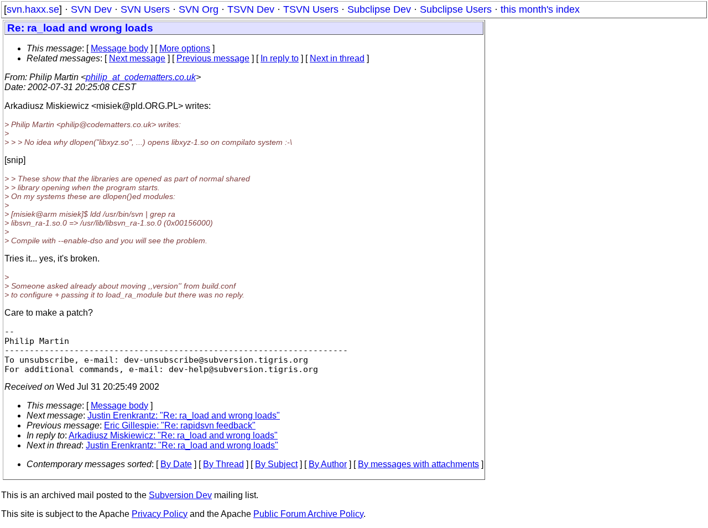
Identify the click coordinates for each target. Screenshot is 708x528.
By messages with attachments (418, 464)
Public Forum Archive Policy (308, 514)
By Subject (276, 464)
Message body (119, 48)
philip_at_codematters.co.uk (141, 77)
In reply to (280, 58)
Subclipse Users (456, 9)
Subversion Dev (180, 495)
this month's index (540, 9)
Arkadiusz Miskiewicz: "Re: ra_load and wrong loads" (173, 435)
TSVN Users (311, 9)
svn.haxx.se (33, 9)
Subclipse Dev (379, 9)
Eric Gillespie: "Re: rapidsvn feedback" (180, 425)
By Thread (223, 464)
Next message (137, 58)
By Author (328, 464)
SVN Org (198, 9)
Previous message (212, 58)
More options (184, 48)
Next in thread (337, 58)
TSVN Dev (250, 9)
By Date (176, 464)
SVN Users (145, 9)
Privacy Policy (160, 514)
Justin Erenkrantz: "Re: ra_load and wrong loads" (183, 415)
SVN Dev (91, 9)
